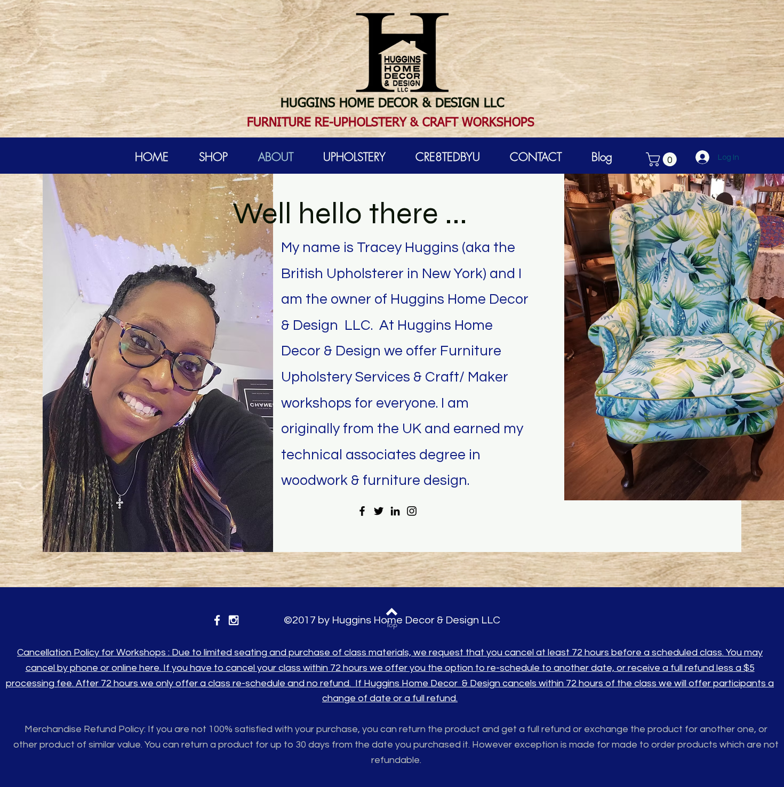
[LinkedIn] (395, 511)
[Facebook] (362, 511)
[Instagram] (411, 511)
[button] (663, 159)
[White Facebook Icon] (217, 620)
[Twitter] (378, 511)
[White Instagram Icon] (234, 620)
